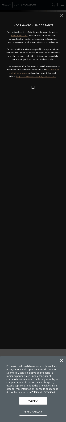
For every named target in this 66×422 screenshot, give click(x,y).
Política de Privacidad (43, 392)
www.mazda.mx (19, 35)
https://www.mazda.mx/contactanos (36, 76)
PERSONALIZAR (33, 411)
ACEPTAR (33, 400)
